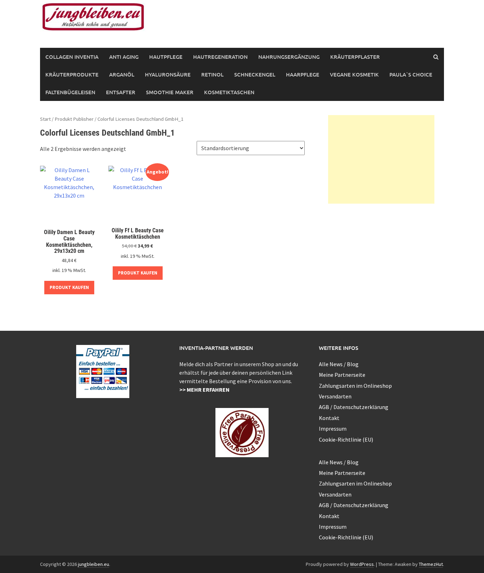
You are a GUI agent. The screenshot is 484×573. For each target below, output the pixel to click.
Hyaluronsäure (168, 74)
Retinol (212, 74)
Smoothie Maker (169, 92)
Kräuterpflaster (355, 56)
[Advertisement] (381, 159)
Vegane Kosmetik (354, 74)
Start (45, 119)
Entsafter (120, 92)
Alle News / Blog (339, 364)
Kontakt (329, 417)
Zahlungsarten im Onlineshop (355, 385)
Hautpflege (165, 56)
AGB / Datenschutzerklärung (353, 406)
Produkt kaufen (69, 287)
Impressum (333, 428)
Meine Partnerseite (342, 374)
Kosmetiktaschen (229, 92)
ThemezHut (431, 564)
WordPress (362, 564)
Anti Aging (124, 56)
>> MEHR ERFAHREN (204, 389)
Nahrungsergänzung (289, 56)
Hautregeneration (220, 56)
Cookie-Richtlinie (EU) (346, 439)
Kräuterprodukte (72, 74)
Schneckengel (254, 74)
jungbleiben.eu (93, 564)
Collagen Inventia (72, 56)
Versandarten (335, 396)
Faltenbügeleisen (70, 92)
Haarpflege (302, 74)
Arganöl (121, 74)
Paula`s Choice (410, 74)
